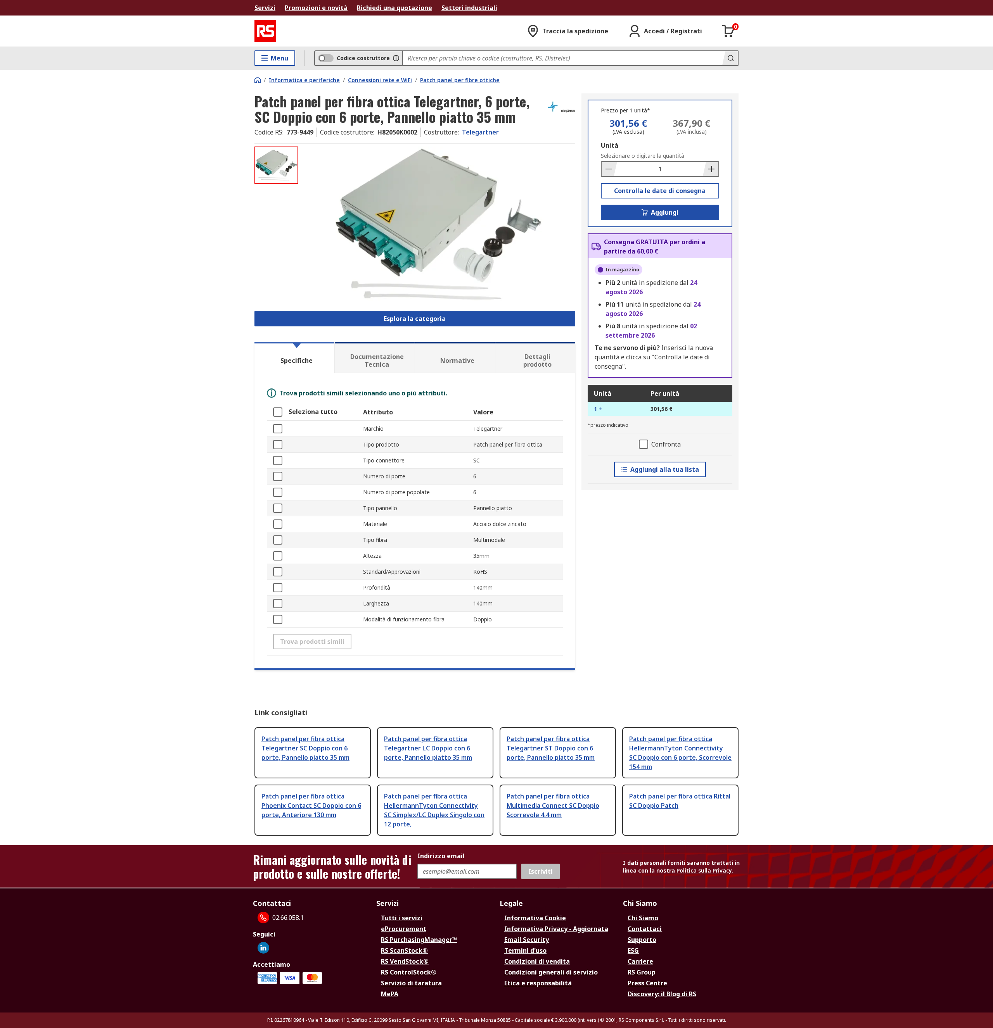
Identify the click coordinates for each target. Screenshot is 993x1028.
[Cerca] (730, 58)
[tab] (294, 357)
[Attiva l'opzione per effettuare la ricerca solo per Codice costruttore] (396, 58)
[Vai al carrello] (728, 31)
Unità (609, 145)
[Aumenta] (710, 169)
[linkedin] (263, 948)
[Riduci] (609, 169)
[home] (257, 80)
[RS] (265, 31)
